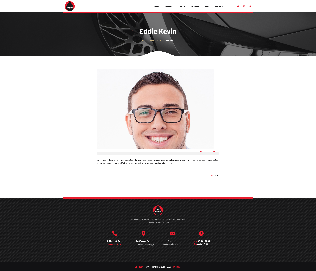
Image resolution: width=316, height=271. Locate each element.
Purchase (177, 267)
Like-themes (140, 267)
